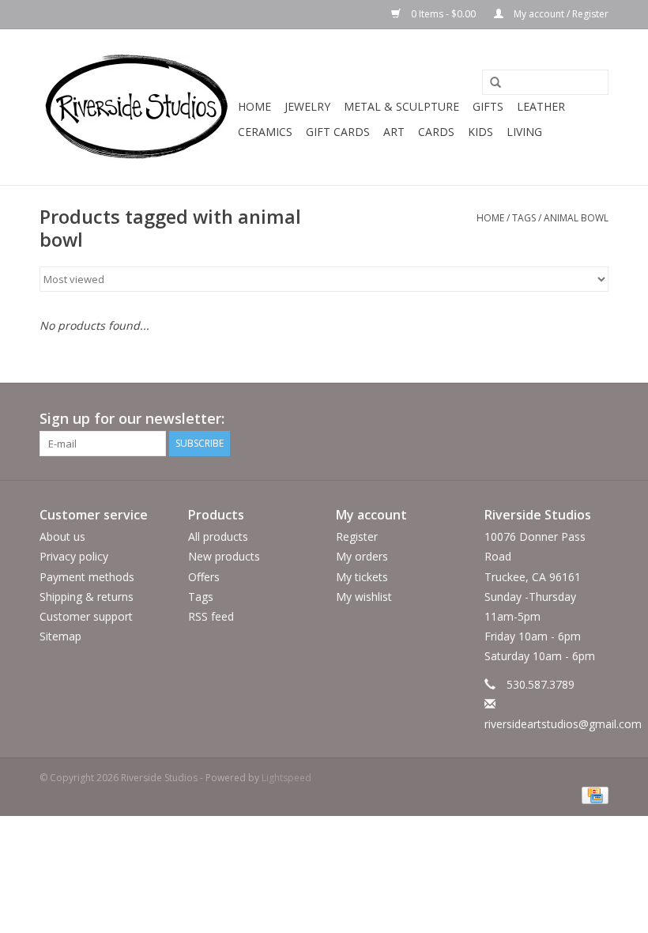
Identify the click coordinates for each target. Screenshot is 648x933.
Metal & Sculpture (401, 106)
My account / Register (559, 14)
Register (357, 536)
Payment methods (87, 576)
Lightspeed (286, 777)
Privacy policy (74, 556)
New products (224, 556)
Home (254, 106)
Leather (541, 106)
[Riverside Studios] (136, 107)
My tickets (362, 576)
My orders (362, 556)
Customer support (86, 616)
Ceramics (265, 131)
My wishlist (364, 596)
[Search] (490, 83)
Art (394, 131)
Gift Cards (338, 131)
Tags (524, 218)
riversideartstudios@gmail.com (563, 723)
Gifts (488, 106)
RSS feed (211, 616)
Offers (204, 576)
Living (524, 131)
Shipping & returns (87, 596)
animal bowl (576, 218)
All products (218, 536)
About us (62, 536)
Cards (436, 131)
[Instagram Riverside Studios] (595, 419)
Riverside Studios (537, 514)
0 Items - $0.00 (443, 14)
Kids (480, 131)
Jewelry (307, 106)
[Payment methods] (592, 794)
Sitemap (60, 636)
